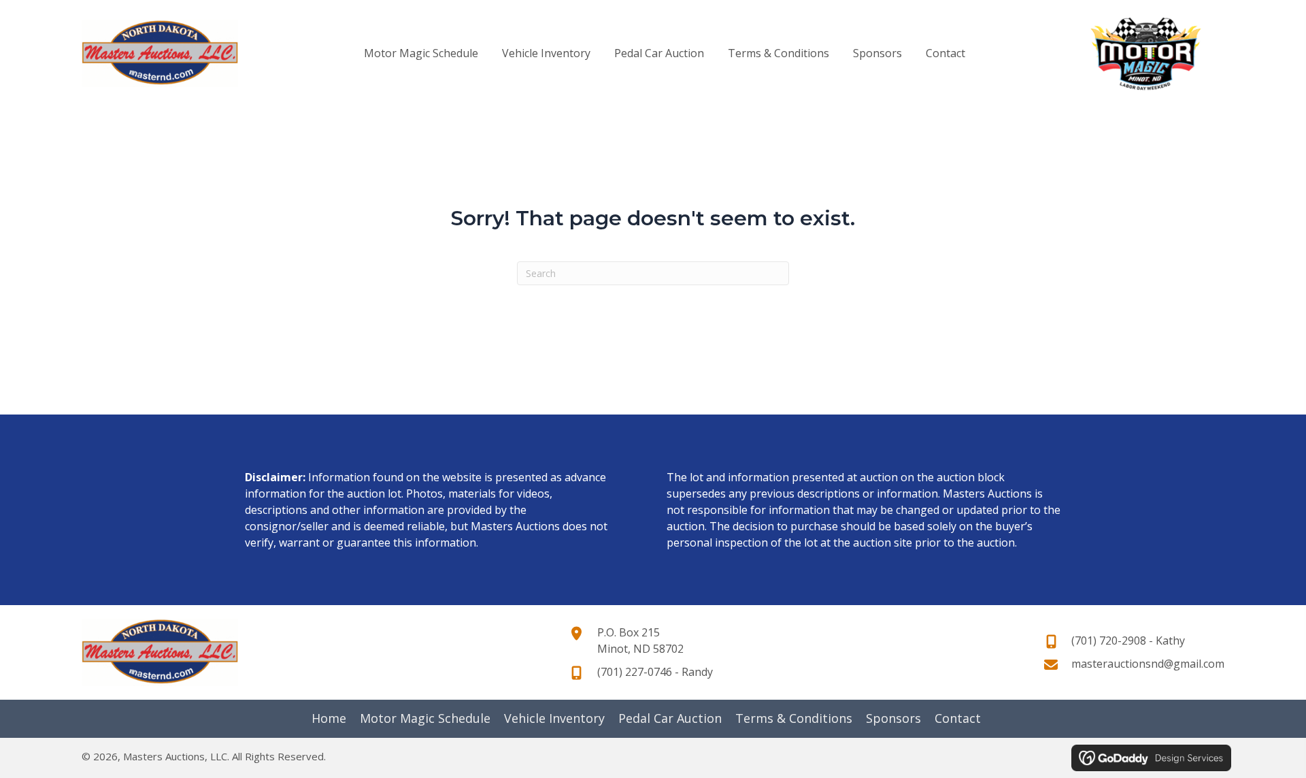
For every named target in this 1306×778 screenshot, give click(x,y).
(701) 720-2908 (1108, 640)
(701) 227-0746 (634, 671)
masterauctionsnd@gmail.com (1147, 663)
